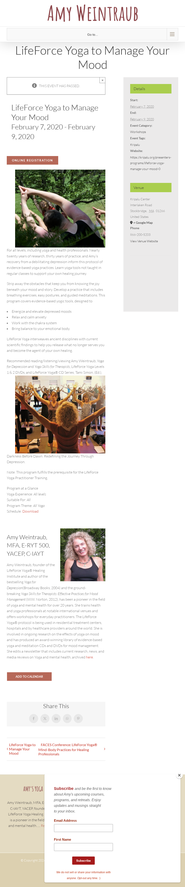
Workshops (138, 132)
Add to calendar (29, 676)
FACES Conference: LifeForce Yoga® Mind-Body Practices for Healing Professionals (67, 749)
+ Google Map (143, 222)
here (89, 657)
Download (30, 511)
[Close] (179, 775)
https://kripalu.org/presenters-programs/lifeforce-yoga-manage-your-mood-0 (150, 163)
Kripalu (135, 145)
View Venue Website (144, 241)
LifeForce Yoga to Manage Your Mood (22, 748)
